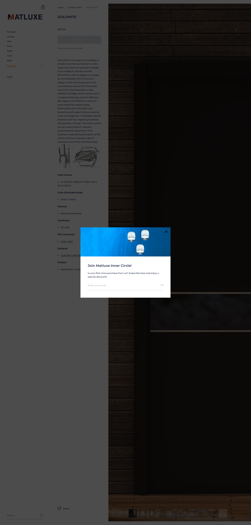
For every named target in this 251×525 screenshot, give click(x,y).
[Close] (166, 232)
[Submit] (161, 286)
